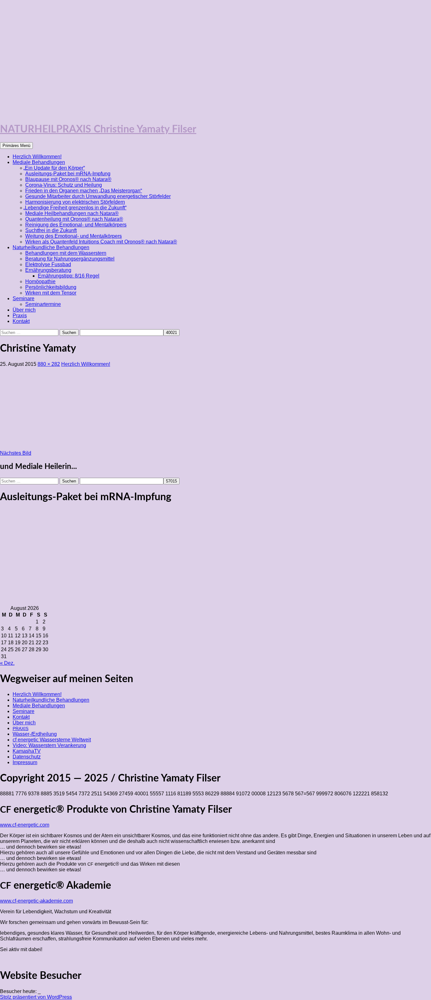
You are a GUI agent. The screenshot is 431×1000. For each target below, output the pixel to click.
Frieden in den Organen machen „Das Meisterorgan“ (83, 190)
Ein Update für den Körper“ (55, 168)
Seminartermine (43, 304)
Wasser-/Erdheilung (35, 734)
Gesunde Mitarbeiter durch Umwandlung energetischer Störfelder (98, 196)
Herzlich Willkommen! (37, 156)
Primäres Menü (16, 145)
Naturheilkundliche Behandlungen (51, 247)
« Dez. (7, 663)
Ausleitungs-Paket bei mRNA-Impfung (67, 173)
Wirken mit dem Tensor (50, 292)
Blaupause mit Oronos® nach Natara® (68, 179)
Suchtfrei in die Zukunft (51, 230)
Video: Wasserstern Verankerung (49, 745)
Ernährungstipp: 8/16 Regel (68, 275)
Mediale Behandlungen (39, 162)
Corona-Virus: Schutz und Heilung (63, 185)
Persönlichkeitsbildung (50, 287)
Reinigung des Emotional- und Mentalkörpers (76, 224)
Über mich (24, 310)
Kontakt (21, 321)
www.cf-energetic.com (24, 824)
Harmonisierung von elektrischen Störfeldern (75, 202)
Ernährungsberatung (48, 270)
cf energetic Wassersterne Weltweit (52, 739)
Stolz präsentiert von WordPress (36, 997)
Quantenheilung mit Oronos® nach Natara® (74, 219)
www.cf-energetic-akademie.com (36, 901)
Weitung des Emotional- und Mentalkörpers (73, 236)
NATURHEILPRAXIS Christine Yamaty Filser (98, 129)
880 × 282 (49, 364)
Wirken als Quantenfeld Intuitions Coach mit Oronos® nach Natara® (101, 241)
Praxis (20, 315)
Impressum (25, 762)
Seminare (23, 298)
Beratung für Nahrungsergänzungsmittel (70, 258)
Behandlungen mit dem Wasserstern (65, 253)
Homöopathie (40, 281)
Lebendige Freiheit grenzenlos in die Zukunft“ (76, 207)
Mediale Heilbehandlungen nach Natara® (72, 213)
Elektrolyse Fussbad (48, 264)
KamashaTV (27, 751)
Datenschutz (27, 756)
